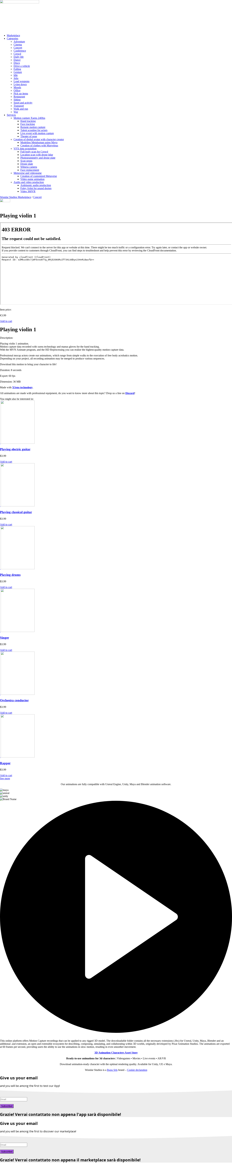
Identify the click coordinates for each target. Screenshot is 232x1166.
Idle (16, 75)
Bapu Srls (112, 1069)
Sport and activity (23, 102)
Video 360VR (27, 191)
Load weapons (21, 81)
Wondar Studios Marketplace (15, 197)
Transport (19, 105)
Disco (17, 62)
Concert (18, 47)
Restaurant (19, 96)
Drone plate (26, 163)
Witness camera (28, 166)
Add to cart (6, 321)
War (16, 111)
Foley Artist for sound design (35, 188)
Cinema (18, 44)
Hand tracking (28, 121)
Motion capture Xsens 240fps (29, 118)
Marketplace (13, 35)
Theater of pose (28, 136)
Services (11, 114)
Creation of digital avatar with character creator (39, 139)
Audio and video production (29, 182)
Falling (17, 69)
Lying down (20, 84)
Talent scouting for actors (33, 130)
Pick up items (21, 93)
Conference (20, 50)
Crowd (17, 53)
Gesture (18, 72)
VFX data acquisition (25, 148)
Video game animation (32, 179)
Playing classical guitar (16, 512)
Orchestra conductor (14, 700)
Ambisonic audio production (35, 185)
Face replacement (29, 170)
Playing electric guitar (15, 449)
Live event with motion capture (37, 133)
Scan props (26, 160)
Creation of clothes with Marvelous (39, 145)
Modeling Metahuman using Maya (38, 142)
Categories (12, 38)
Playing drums (10, 575)
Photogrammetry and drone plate (37, 157)
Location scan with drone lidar (36, 154)
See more (5, 778)
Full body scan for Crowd (34, 151)
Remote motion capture (32, 127)
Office (17, 90)
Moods (17, 87)
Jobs (16, 78)
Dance (17, 59)
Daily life (19, 56)
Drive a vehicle (22, 66)
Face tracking (27, 124)
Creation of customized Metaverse (38, 176)
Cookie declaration (137, 1069)
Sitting (17, 99)
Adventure (19, 41)
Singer (4, 637)
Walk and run (21, 108)
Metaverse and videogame (28, 173)
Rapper (5, 763)
